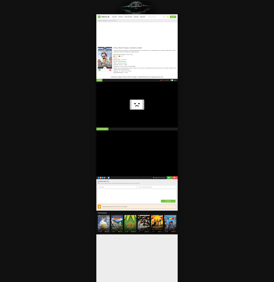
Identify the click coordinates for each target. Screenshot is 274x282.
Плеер (99, 80)
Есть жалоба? (165, 80)
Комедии (125, 63)
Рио (170, 227)
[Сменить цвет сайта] (167, 16)
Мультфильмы (128, 17)
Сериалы (120, 17)
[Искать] (164, 17)
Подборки (142, 17)
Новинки (136, 17)
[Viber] (104, 178)
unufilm (105, 17)
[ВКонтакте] (98, 178)
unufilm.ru (100, 20)
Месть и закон (157, 227)
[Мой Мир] (102, 178)
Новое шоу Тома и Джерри (117, 226)
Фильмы (114, 17)
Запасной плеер (102, 129)
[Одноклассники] (100, 178)
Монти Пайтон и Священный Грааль (104, 226)
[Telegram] (108, 178)
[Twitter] (106, 178)
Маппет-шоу (130, 227)
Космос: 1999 (143, 227)
